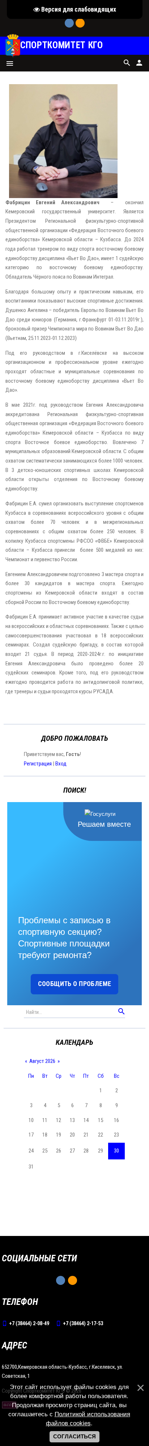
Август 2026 (42, 1061)
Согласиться (74, 1436)
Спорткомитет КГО (61, 45)
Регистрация (38, 763)
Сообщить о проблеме (74, 983)
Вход (61, 763)
